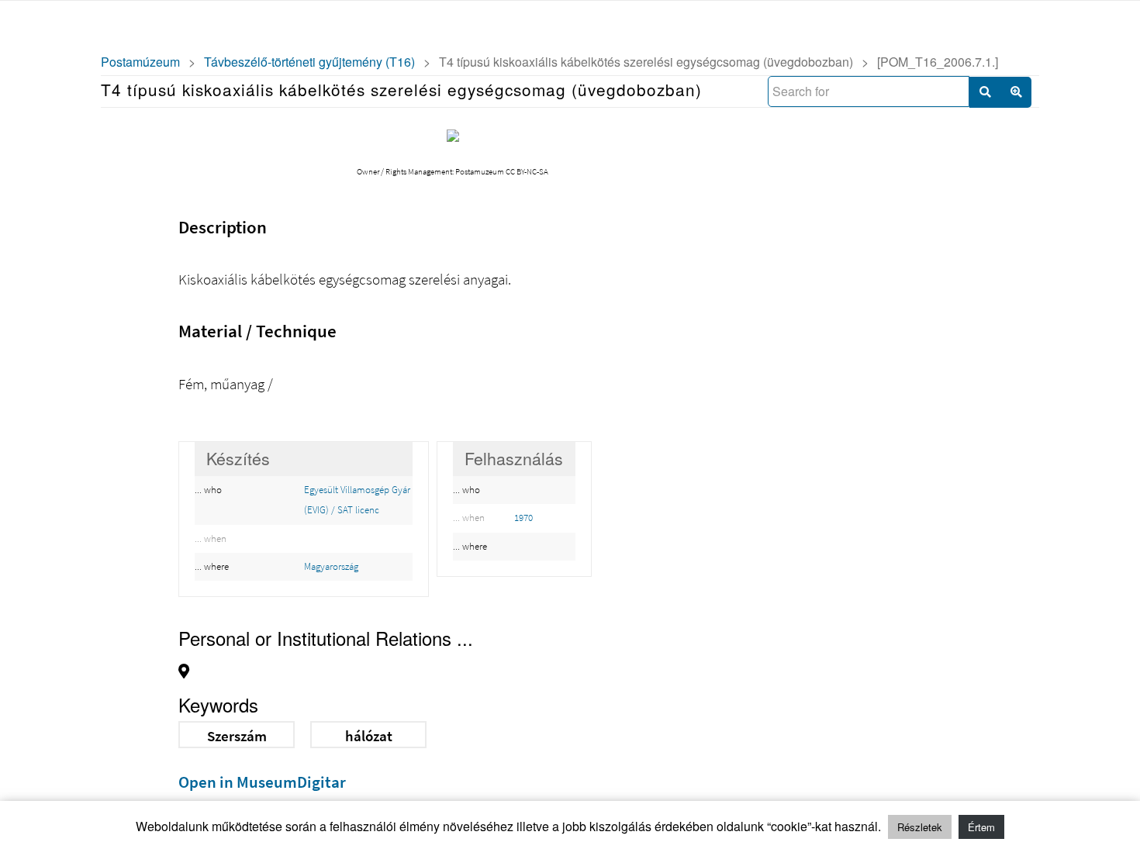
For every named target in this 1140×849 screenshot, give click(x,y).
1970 (523, 517)
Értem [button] (981, 827)
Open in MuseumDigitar (262, 781)
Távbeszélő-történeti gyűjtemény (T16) (309, 62)
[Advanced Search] (1015, 92)
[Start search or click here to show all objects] (984, 92)
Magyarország (331, 566)
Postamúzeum (140, 62)
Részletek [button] (919, 827)
